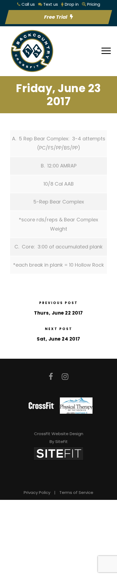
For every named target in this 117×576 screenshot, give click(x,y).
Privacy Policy (37, 492)
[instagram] (65, 377)
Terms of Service (76, 492)
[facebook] (51, 377)
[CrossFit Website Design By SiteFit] (58, 453)
